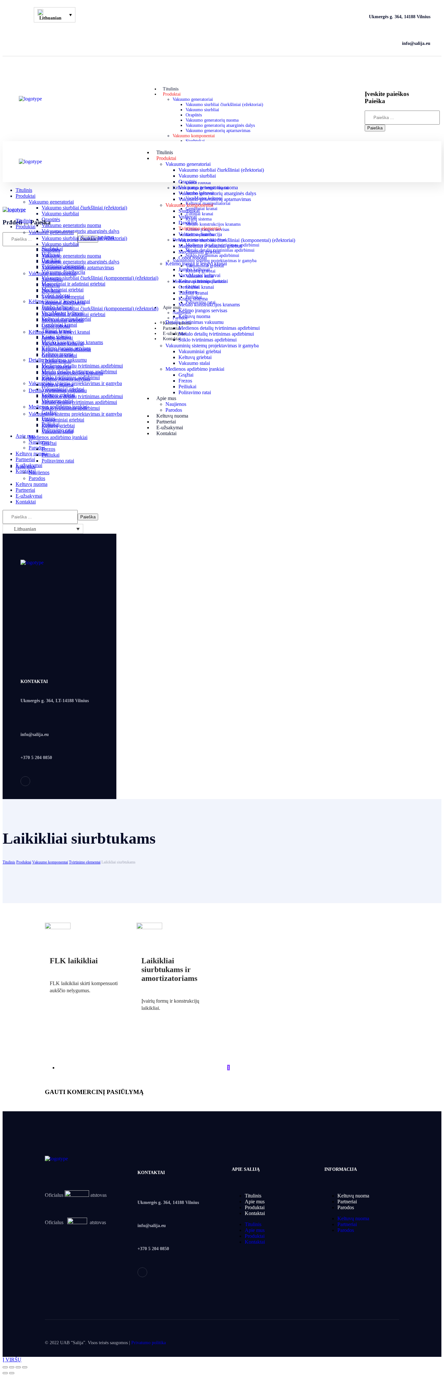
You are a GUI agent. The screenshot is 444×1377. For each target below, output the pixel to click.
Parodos (345, 1207)
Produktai (23, 862)
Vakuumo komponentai (50, 862)
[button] (396, 72)
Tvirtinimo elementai (84, 862)
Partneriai (347, 1201)
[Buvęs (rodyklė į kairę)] (5, 1373)
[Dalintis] (11, 1367)
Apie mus (255, 1201)
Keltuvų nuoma (353, 1195)
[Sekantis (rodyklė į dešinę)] (11, 1373)
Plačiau (63, 1010)
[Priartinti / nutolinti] (24, 1367)
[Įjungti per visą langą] (18, 1367)
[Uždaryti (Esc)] (5, 1367)
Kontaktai (255, 1213)
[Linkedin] (25, 781)
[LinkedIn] (23, 29)
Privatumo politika (148, 1342)
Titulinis (9, 862)
